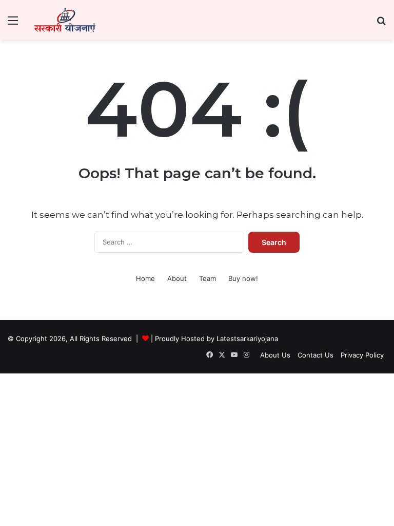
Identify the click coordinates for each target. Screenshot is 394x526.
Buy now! (243, 278)
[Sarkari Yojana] (64, 20)
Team (207, 278)
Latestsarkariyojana (247, 338)
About (177, 278)
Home (145, 278)
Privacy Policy (362, 355)
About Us (275, 355)
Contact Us (315, 355)
